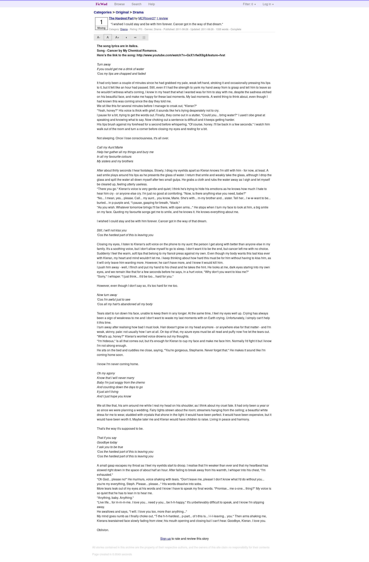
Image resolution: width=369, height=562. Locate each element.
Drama (138, 12)
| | (144, 37)
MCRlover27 (147, 18)
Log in (267, 4)
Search (136, 4)
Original (122, 12)
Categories (103, 12)
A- (98, 37)
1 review (162, 18)
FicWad (101, 4)
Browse (119, 4)
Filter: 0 (248, 4)
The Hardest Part (121, 18)
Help (151, 4)
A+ (117, 37)
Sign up (165, 538)
